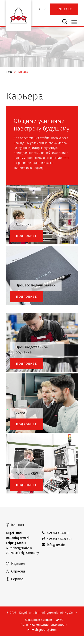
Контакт (17, 525)
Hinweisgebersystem (42, 630)
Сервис (16, 579)
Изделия (17, 564)
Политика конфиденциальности (44, 624)
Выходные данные (38, 620)
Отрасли (17, 571)
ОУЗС (59, 620)
